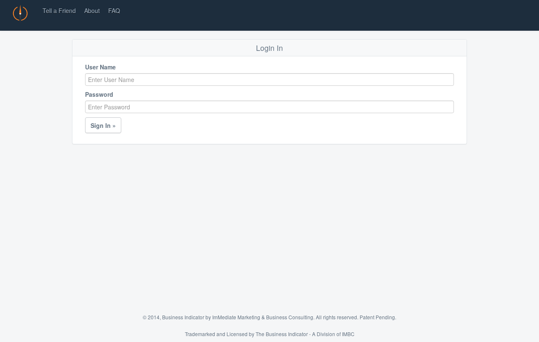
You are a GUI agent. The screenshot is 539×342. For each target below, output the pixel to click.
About (92, 10)
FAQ (114, 10)
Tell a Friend (59, 10)
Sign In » (103, 125)
